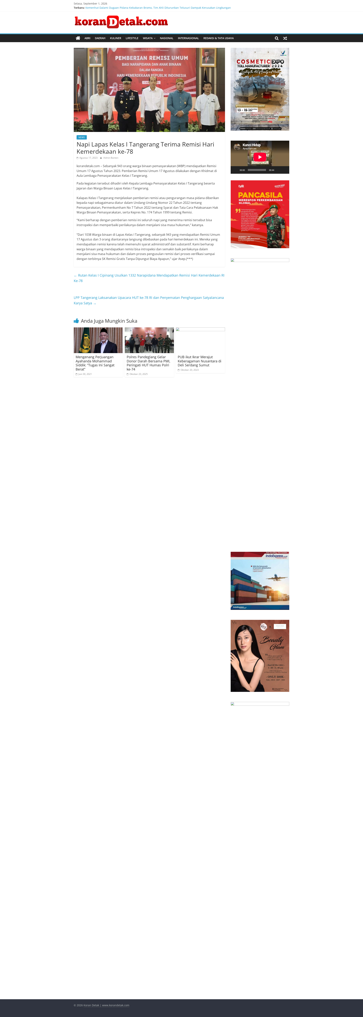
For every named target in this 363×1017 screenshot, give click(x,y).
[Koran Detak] (78, 38)
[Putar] (235, 170)
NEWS (81, 137)
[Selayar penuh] (284, 170)
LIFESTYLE (132, 38)
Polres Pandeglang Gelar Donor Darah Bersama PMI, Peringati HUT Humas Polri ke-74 (148, 363)
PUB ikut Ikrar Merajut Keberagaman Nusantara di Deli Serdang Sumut (199, 361)
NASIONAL (166, 38)
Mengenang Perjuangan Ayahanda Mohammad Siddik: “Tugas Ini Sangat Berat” (95, 363)
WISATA (148, 38)
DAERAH (100, 38)
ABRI (87, 38)
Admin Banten (110, 157)
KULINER (115, 38)
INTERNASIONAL (188, 38)
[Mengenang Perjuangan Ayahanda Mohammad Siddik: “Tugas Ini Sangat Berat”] (98, 330)
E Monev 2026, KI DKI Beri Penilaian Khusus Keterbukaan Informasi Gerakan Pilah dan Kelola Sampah (149, 7)
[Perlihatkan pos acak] (285, 38)
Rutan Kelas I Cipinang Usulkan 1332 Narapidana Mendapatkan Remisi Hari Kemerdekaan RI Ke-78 (149, 278)
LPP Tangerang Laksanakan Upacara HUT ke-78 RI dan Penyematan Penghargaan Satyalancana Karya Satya (149, 300)
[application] (260, 157)
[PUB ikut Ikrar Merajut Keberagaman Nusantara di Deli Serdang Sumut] (200, 330)
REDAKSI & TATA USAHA (218, 38)
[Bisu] (278, 170)
